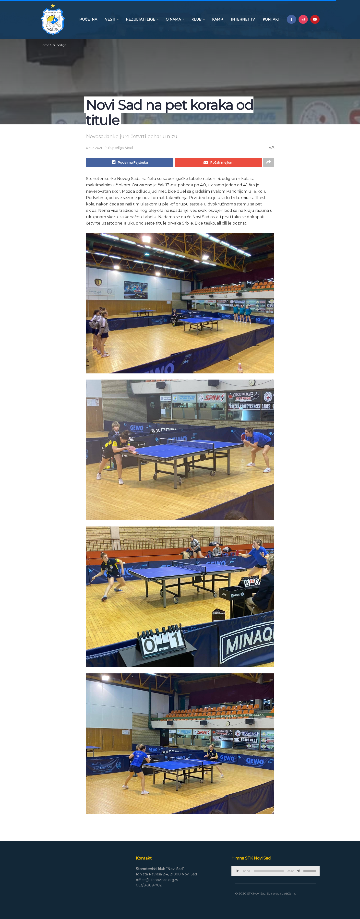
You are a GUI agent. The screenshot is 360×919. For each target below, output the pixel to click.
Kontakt (271, 19)
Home (44, 45)
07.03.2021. (94, 148)
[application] (275, 871)
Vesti (110, 19)
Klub (197, 19)
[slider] (310, 870)
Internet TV (243, 19)
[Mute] (298, 871)
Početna (88, 19)
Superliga (59, 45)
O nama (173, 19)
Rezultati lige (140, 19)
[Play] (237, 871)
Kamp (217, 19)
